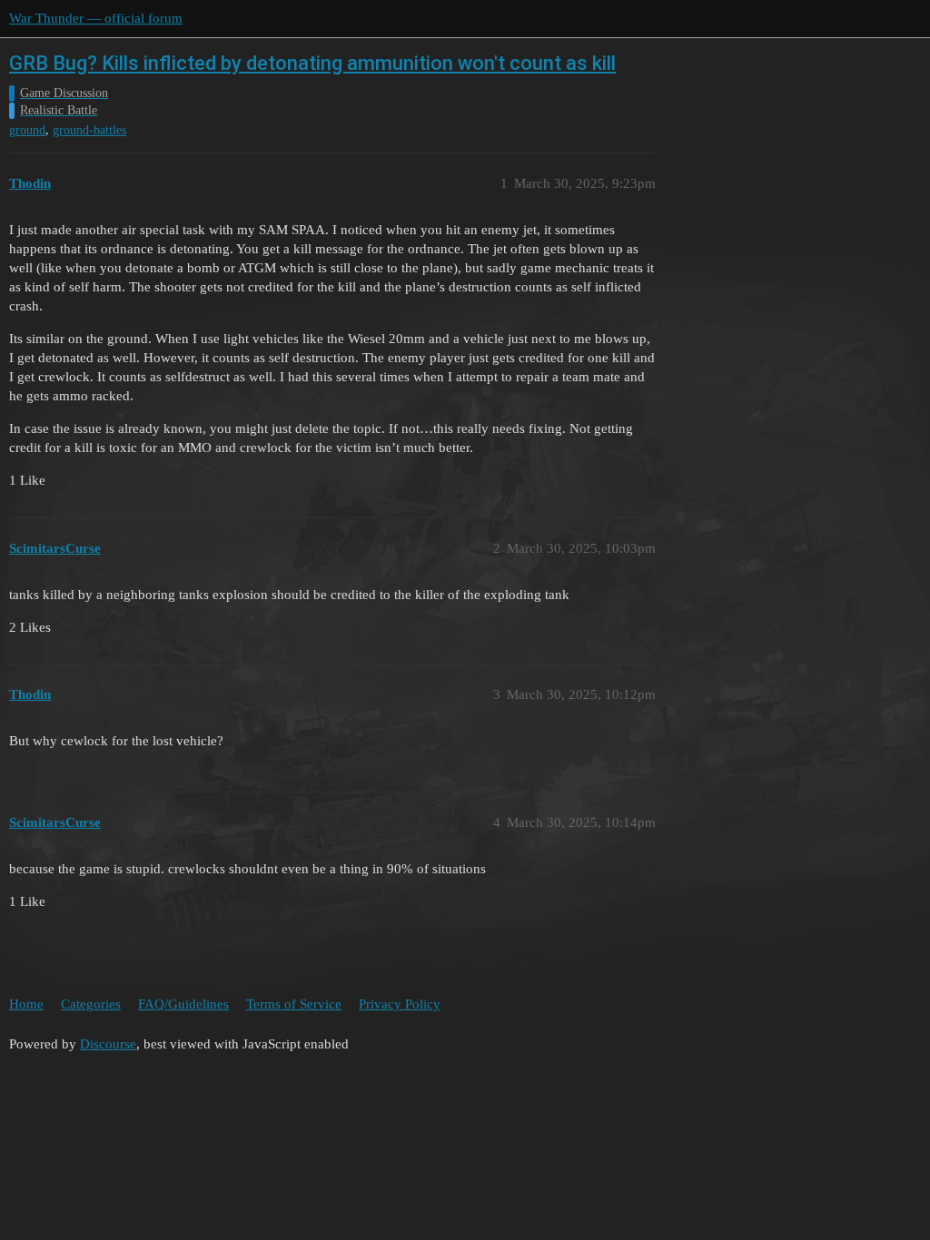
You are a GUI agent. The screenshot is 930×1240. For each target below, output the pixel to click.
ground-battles (89, 130)
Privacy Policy (399, 1004)
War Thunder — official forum (96, 18)
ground (27, 130)
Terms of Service (293, 1004)
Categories (91, 1004)
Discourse (108, 1044)
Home (26, 1004)
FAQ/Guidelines (183, 1004)
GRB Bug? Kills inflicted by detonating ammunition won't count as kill (312, 63)
